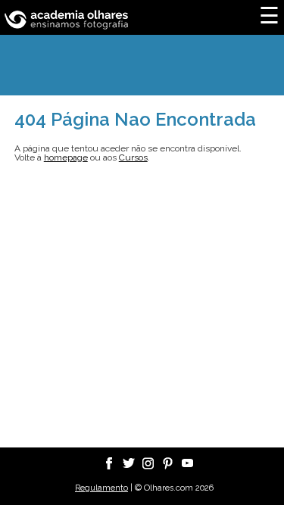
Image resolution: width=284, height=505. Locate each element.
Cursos (133, 157)
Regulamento (101, 488)
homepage (66, 157)
